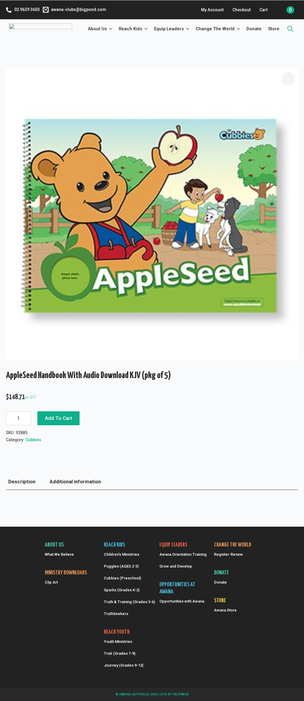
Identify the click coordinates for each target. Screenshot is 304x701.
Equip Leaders (169, 28)
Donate (254, 28)
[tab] (22, 482)
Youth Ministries (118, 641)
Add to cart (58, 418)
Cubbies (33, 439)
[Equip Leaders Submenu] (188, 29)
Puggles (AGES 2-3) (121, 566)
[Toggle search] (290, 28)
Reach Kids (130, 28)
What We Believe (59, 554)
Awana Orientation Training (182, 554)
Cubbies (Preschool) (122, 578)
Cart (263, 9)
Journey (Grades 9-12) (123, 665)
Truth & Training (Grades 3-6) (128, 602)
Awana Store (225, 610)
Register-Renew (228, 554)
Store (273, 28)
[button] (288, 78)
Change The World (215, 28)
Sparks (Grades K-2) (122, 590)
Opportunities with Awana (181, 601)
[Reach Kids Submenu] (146, 29)
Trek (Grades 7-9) (119, 653)
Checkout (241, 9)
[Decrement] (10, 418)
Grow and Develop (175, 566)
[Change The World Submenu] (239, 29)
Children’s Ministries (121, 554)
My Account (212, 9)
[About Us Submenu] (111, 29)
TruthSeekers (116, 613)
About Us (97, 28)
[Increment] (26, 418)
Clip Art (51, 582)
